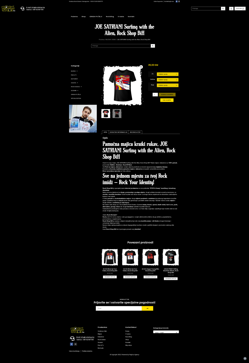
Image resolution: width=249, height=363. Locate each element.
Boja (152, 85)
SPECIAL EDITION (76, 98)
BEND (114, 39)
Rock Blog (110, 17)
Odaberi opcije (109, 277)
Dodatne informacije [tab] (118, 132)
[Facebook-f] (177, 1)
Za (152, 74)
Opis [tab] (105, 132)
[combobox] (166, 331)
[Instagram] (179, 1)
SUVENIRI (73, 91)
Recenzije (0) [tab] (135, 132)
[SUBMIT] (147, 308)
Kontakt (131, 17)
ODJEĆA (73, 83)
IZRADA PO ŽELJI (96, 17)
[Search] (223, 8)
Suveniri (139, 205)
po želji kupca (124, 202)
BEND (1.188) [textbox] (165, 333)
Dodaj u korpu (167, 95)
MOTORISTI (74, 79)
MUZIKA (108, 39)
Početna (74, 17)
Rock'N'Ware (127, 165)
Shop (84, 17)
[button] (141, 67)
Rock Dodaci (132, 205)
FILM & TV (74, 75)
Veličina (152, 79)
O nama (121, 17)
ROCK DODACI (75, 87)
